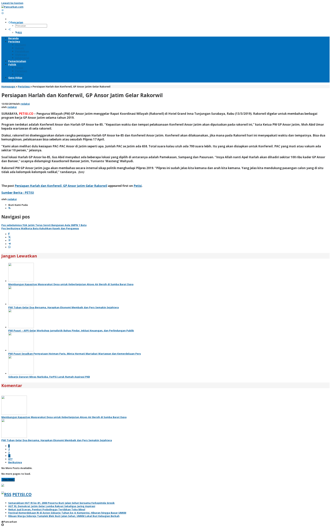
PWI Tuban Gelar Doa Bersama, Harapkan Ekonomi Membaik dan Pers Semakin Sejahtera (63, 307)
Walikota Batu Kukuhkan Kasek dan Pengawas (40, 228)
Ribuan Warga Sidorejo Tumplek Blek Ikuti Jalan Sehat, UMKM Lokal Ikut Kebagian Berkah (63, 516)
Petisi (138, 186)
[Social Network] (9, 29)
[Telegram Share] (9, 244)
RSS (20, 32)
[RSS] (9, 208)
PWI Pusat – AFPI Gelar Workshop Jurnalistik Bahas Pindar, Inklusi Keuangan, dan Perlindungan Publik (71, 330)
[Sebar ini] (8, 234)
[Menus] (2, 10)
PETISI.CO (22, 494)
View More (8, 479)
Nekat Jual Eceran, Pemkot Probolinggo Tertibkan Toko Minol (46, 509)
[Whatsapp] (9, 247)
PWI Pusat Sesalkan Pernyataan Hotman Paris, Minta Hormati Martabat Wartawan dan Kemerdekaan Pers (74, 353)
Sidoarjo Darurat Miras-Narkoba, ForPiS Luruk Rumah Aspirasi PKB (49, 376)
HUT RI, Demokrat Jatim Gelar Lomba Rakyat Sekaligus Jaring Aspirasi (51, 506)
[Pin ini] (9, 240)
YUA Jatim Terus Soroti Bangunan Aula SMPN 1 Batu (44, 225)
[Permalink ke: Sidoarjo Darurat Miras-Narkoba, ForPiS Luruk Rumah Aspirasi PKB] (21, 373)
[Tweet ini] (9, 237)
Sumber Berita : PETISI (17, 193)
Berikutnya (15, 462)
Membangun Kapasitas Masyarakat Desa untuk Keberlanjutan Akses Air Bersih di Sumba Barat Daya (70, 284)
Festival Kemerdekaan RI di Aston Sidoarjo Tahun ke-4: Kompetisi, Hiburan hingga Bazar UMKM (67, 512)
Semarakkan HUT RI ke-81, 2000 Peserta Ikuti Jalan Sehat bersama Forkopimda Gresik (61, 503)
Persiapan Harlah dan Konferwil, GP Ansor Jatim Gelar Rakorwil (61, 186)
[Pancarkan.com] (12, 6)
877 (10, 459)
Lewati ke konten (12, 3)
